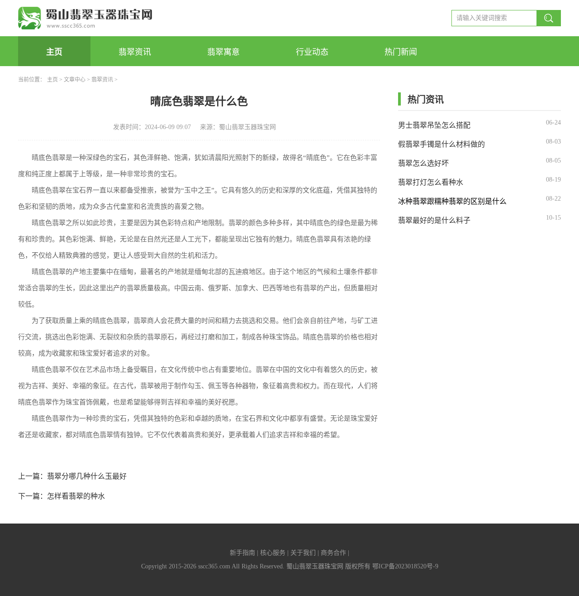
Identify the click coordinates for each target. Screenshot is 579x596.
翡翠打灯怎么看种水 (430, 182)
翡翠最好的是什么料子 (434, 220)
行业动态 (312, 52)
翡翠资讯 (135, 52)
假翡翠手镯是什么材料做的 (441, 144)
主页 (54, 52)
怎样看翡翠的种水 (76, 496)
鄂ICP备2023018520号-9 (405, 566)
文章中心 (74, 80)
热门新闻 (400, 52)
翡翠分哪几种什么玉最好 (87, 476)
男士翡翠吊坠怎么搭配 (434, 125)
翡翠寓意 (223, 52)
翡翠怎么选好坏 (423, 163)
